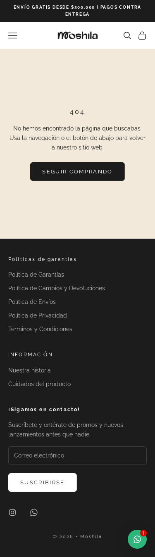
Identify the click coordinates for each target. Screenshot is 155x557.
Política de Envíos (32, 302)
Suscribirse (42, 482)
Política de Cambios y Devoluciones (56, 288)
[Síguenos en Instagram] (12, 512)
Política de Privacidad (37, 315)
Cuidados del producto (39, 384)
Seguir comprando (77, 171)
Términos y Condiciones (40, 329)
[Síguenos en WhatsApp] (34, 512)
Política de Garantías (36, 274)
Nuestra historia (29, 370)
